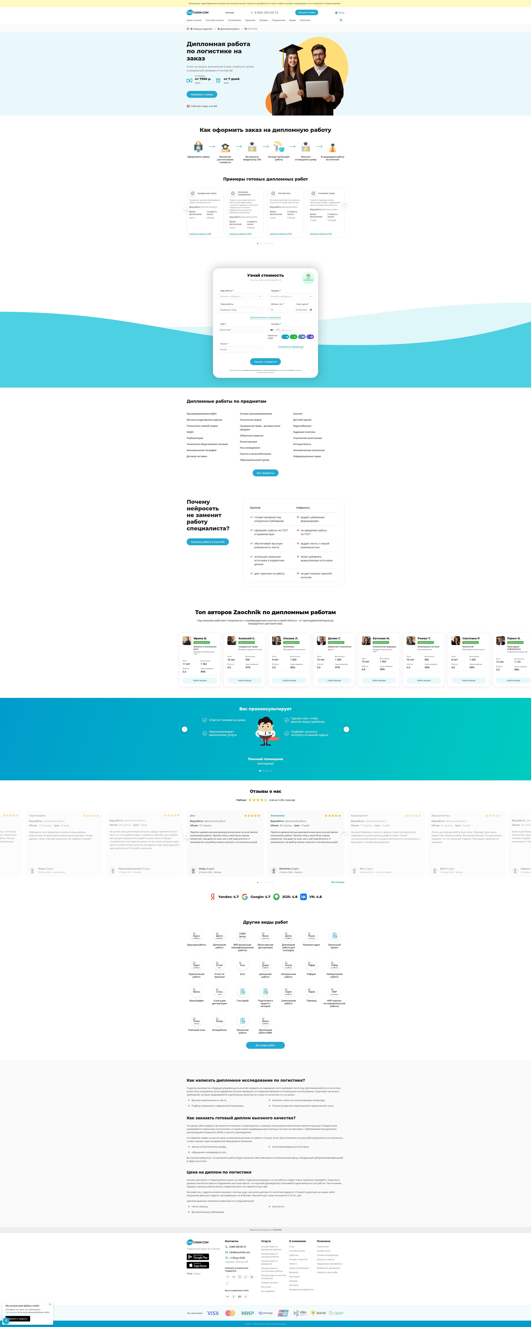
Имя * (223, 324)
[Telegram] (285, 337)
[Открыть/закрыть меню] (188, 29)
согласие (290, 370)
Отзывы (263, 20)
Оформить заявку (306, 12)
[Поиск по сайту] (341, 20)
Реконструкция (248, 441)
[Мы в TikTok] (245, 1296)
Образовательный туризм (254, 459)
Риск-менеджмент (250, 447)
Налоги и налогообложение (255, 453)
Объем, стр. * (277, 304)
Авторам (230, 12)
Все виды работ (265, 1045)
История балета (302, 444)
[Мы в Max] (251, 1276)
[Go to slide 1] (258, 243)
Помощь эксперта (269, 1282)
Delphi (190, 431)
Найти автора (200, 680)
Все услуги (266, 1286)
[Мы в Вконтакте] (233, 1276)
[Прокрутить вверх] (525, 1315)
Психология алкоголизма (307, 438)
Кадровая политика (304, 431)
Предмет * (276, 290)
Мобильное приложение (328, 1268)
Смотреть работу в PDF (200, 233)
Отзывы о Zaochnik (298, 1259)
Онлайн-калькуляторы (327, 1255)
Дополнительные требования (265, 317)
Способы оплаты (215, 20)
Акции (292, 20)
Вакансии (293, 1272)
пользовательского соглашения (252, 370)
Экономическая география (201, 450)
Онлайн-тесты (324, 1251)
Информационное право (307, 456)
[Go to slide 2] (261, 243)
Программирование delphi (201, 413)
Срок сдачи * (302, 304)
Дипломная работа (54, 821)
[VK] (302, 337)
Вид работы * (227, 290)
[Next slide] (344, 207)
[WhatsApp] (293, 337)
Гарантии (250, 20)
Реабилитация (195, 438)
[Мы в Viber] (239, 1276)
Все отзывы (337, 882)
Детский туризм (302, 419)
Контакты (305, 20)
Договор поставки (197, 456)
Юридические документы (301, 1289)
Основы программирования (256, 413)
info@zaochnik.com (239, 1252)
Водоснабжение (302, 425)
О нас (292, 1246)
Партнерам (294, 1276)
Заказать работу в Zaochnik (208, 541)
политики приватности (270, 370)
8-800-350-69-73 (237, 1246)
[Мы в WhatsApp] (245, 1276)
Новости (293, 1263)
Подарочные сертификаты (329, 1263)
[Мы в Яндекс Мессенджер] (227, 1283)
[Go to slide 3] (265, 243)
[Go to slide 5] (272, 243)
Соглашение (11, 1312)
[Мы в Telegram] (227, 1276)
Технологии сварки (251, 419)
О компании (234, 20)
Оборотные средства (251, 435)
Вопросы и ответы (326, 1259)
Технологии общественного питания (207, 444)
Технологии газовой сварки (202, 425)
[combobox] (240, 296)
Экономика (277, 815)
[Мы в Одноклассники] (233, 1296)
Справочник (278, 20)
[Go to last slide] (186, 207)
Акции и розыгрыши (299, 1268)
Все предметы (265, 473)
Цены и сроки (194, 20)
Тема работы (227, 304)
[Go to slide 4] (268, 243)
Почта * (224, 343)
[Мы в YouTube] (239, 1296)
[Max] (310, 337)
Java (192, 815)
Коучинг (298, 413)
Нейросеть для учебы (327, 1272)
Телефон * (276, 324)
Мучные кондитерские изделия (204, 419)
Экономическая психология (309, 450)
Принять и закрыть (17, 1319)
